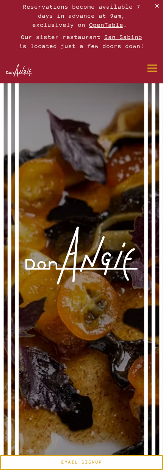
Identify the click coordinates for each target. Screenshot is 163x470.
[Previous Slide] (9, 251)
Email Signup (81, 462)
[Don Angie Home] (27, 70)
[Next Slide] (154, 251)
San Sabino (123, 38)
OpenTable (106, 26)
